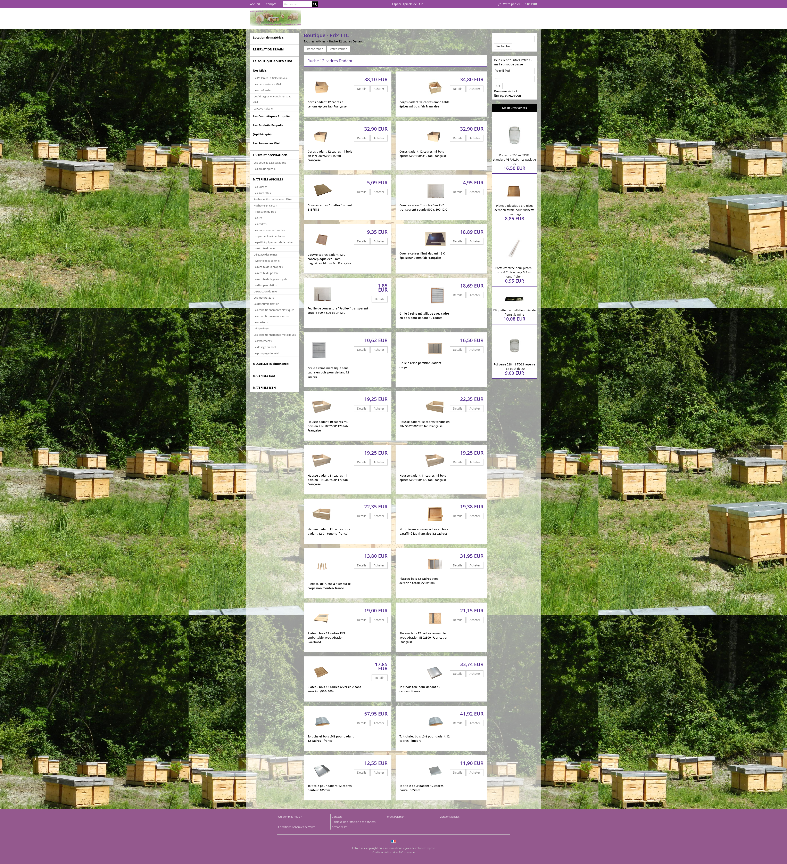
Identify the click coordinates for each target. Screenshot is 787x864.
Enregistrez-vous (508, 95)
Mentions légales (449, 816)
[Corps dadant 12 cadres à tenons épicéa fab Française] (322, 98)
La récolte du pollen (266, 273)
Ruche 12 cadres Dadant (346, 41)
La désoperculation (265, 285)
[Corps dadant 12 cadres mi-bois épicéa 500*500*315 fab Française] (435, 147)
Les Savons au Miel (266, 143)
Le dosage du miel (265, 347)
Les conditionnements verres (271, 316)
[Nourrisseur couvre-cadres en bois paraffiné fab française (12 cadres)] (435, 525)
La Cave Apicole (263, 108)
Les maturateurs (264, 297)
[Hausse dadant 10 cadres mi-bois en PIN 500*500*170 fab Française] (322, 417)
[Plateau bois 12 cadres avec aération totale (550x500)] (435, 574)
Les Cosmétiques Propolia (271, 116)
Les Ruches (260, 187)
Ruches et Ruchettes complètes (273, 199)
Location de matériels (268, 37)
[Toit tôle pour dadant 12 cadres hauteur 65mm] (435, 781)
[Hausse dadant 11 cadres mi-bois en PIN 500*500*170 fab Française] (322, 471)
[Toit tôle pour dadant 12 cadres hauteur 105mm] (322, 781)
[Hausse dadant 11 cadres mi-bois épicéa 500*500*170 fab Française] (435, 471)
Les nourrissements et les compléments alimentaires (269, 233)
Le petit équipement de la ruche (273, 242)
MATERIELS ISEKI (264, 387)
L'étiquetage (261, 328)
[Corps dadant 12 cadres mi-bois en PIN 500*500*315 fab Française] (322, 147)
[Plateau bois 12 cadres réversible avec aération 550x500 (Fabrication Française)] (435, 629)
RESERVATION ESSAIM (268, 49)
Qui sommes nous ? (289, 816)
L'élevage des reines (265, 254)
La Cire (258, 218)
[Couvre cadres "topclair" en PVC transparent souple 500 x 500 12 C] (435, 201)
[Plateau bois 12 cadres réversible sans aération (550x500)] (322, 683)
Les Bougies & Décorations (270, 162)
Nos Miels (260, 70)
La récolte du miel (264, 248)
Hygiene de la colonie (267, 261)
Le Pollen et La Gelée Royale (271, 78)
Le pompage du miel (266, 353)
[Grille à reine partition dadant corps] (435, 359)
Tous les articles (314, 41)
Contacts (337, 816)
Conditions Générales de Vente (296, 827)
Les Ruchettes (262, 193)
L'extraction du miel (265, 291)
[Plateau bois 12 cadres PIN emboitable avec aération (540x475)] (322, 629)
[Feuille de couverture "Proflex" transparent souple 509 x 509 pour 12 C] (322, 304)
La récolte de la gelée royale (270, 279)
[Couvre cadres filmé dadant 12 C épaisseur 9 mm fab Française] (435, 249)
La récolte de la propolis (268, 267)
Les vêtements (263, 341)
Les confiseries (263, 90)
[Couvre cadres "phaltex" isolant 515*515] (322, 201)
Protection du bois (265, 211)
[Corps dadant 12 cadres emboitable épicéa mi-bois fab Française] (435, 98)
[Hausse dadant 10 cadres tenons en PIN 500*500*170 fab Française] (435, 417)
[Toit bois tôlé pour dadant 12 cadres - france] (435, 683)
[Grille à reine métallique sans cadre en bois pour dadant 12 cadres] (319, 364)
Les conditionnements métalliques (275, 335)
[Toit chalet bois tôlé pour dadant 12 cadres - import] (435, 732)
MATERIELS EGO (264, 376)
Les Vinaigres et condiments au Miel (272, 99)
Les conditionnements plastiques (274, 310)
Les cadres (260, 224)
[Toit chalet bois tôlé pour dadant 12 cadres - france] (322, 732)
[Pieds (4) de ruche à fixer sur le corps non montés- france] (322, 579)
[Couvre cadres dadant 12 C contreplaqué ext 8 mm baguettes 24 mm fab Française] (322, 250)
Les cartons (261, 322)
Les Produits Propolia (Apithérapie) (268, 129)
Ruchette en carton (265, 205)
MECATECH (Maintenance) (271, 364)
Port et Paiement (395, 816)
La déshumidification (266, 304)
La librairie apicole (264, 169)
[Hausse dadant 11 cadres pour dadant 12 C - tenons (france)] (322, 525)
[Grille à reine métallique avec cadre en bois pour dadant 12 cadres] (438, 309)
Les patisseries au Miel (267, 84)
